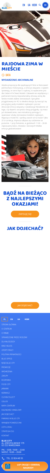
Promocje (6, 367)
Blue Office (7, 358)
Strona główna (9, 324)
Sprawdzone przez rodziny (14, 337)
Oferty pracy (7, 350)
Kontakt (5, 435)
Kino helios (7, 346)
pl (5, 319)
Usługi (5, 401)
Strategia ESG (8, 431)
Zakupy (5, 376)
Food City (6, 384)
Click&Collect (8, 397)
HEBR (34, 5)
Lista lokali (7, 427)
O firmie (5, 333)
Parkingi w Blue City (11, 418)
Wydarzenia (7, 371)
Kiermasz (6, 393)
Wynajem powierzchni (11, 422)
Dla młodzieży (8, 341)
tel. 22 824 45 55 (14, 458)
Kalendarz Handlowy (11, 410)
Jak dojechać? (8, 414)
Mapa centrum (8, 405)
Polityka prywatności (11, 354)
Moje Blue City (8, 363)
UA (29, 5)
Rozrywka (6, 380)
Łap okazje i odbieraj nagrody (28, 466)
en (24, 5)
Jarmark (5, 388)
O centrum (7, 329)
